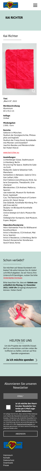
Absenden (20, 433)
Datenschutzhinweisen (25, 424)
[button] (35, 5)
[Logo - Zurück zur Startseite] (10, 5)
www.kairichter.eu (11, 152)
